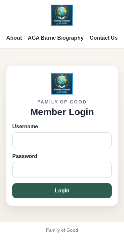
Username (25, 126)
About (14, 38)
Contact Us (104, 38)
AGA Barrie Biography (56, 38)
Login (62, 190)
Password (24, 156)
